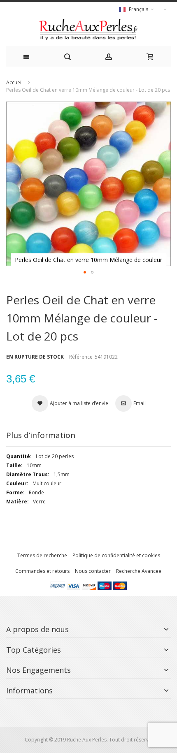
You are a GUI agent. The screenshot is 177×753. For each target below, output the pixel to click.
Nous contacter (93, 571)
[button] (84, 272)
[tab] (88, 435)
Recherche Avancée (138, 571)
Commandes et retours (42, 571)
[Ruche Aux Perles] (88, 29)
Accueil (14, 82)
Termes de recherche (42, 555)
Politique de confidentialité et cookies (116, 555)
